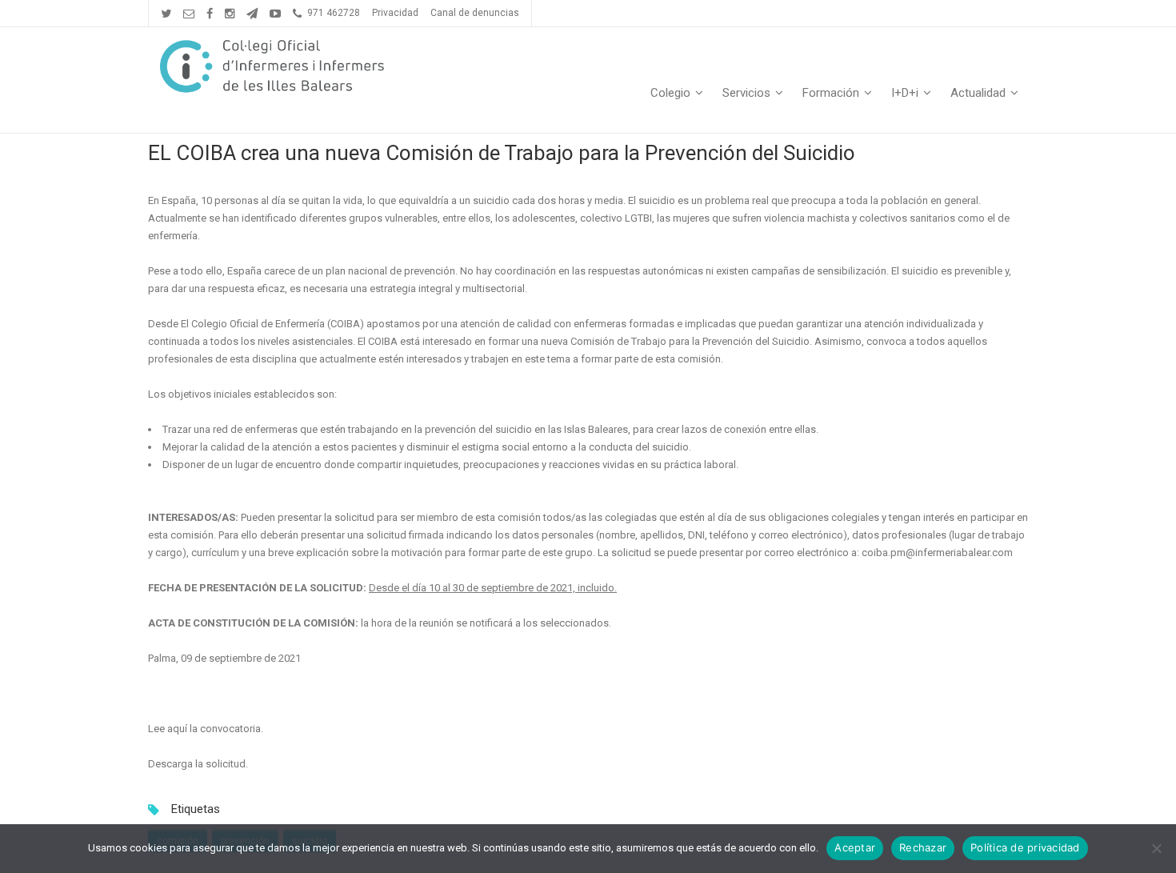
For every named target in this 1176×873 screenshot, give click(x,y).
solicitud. (227, 764)
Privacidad (395, 12)
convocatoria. (233, 729)
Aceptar (854, 847)
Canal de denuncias (474, 12)
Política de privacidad (1025, 847)
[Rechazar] (1156, 848)
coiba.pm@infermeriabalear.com (937, 553)
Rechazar (922, 847)
